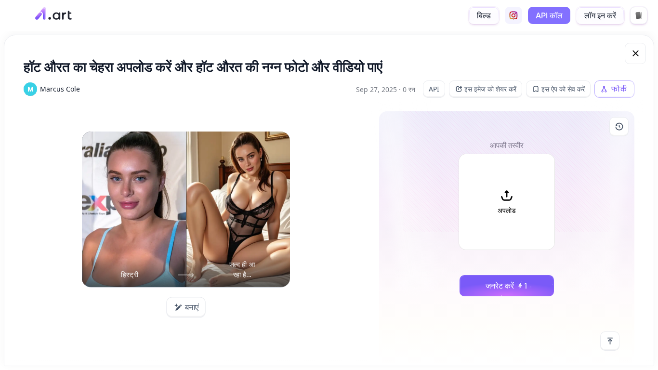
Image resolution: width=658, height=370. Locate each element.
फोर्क (619, 89)
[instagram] (513, 15)
